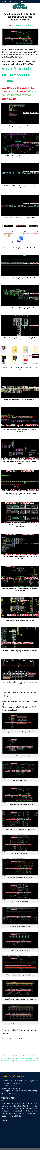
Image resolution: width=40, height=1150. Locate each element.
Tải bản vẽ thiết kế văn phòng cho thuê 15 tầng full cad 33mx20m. (30, 1058)
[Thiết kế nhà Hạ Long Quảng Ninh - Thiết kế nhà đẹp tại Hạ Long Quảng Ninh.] (20, 6)
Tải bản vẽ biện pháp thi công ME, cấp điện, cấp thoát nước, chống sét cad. (10, 1058)
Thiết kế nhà (27, 25)
